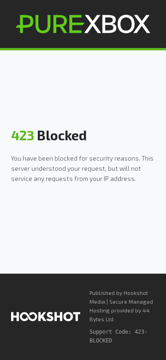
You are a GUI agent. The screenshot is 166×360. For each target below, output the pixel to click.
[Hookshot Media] (45, 316)
